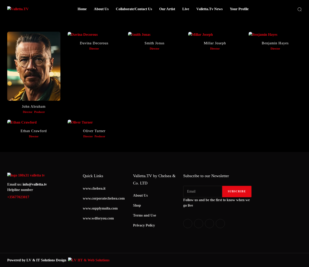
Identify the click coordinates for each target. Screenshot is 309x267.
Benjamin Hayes (275, 43)
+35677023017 (18, 197)
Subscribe (237, 191)
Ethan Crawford (34, 131)
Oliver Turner (94, 131)
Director (27, 112)
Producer (39, 112)
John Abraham (33, 106)
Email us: (27, 184)
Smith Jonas (154, 43)
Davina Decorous (94, 43)
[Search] (299, 9)
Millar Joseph (215, 43)
